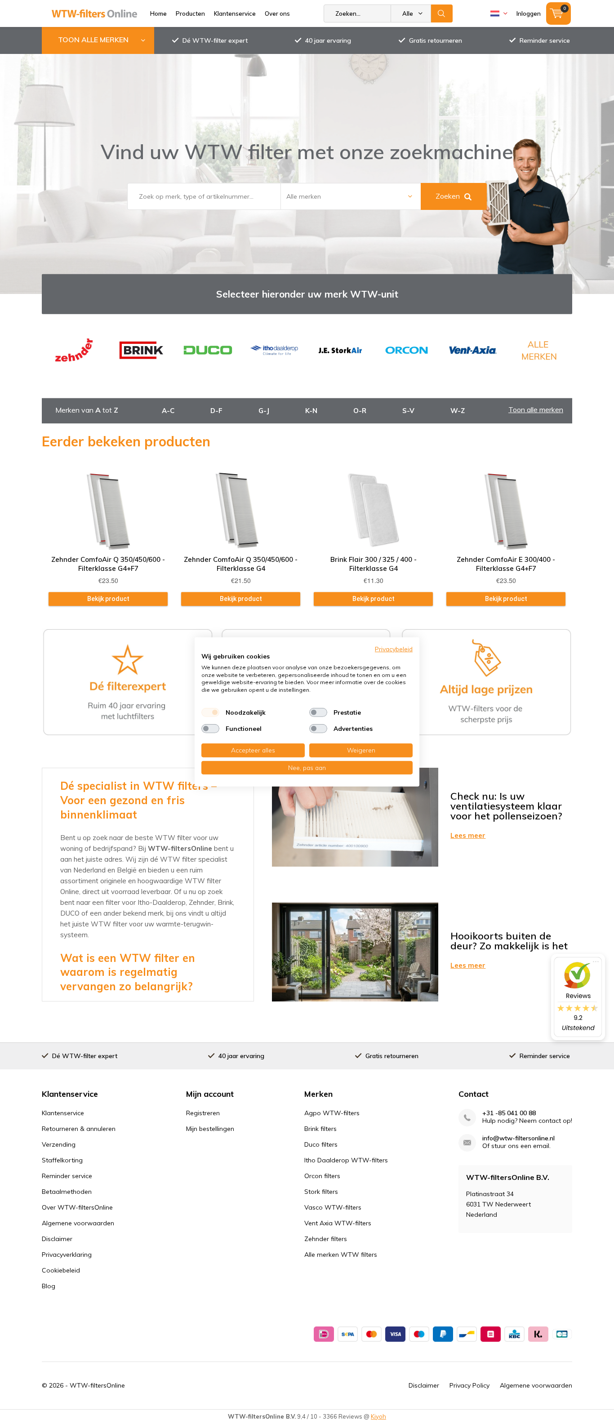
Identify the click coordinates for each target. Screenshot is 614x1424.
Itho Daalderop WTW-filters (346, 1160)
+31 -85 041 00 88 (509, 1113)
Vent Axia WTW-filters (337, 1223)
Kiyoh (378, 1416)
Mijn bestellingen (210, 1129)
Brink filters (320, 1129)
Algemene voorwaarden (78, 1223)
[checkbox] (210, 712)
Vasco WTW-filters (332, 1207)
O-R (359, 410)
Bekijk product (108, 598)
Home (158, 13)
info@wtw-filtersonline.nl (518, 1138)
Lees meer (467, 835)
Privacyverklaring (67, 1254)
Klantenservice (235, 13)
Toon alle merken (535, 409)
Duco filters (321, 1144)
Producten (190, 13)
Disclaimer (57, 1239)
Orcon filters (322, 1176)
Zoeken (442, 13)
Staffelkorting (62, 1160)
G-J (263, 410)
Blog (48, 1286)
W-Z (457, 410)
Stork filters (321, 1192)
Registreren (203, 1113)
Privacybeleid (394, 649)
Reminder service (545, 40)
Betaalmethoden (67, 1192)
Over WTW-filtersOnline (77, 1207)
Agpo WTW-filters (332, 1113)
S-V (408, 410)
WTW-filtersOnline (97, 1385)
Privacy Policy (469, 1385)
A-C (168, 410)
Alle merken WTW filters (340, 1254)
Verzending (59, 1144)
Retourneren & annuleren (79, 1129)
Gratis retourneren (435, 40)
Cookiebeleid (61, 1270)
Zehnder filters (325, 1239)
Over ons (277, 13)
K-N (311, 410)
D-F (216, 410)
